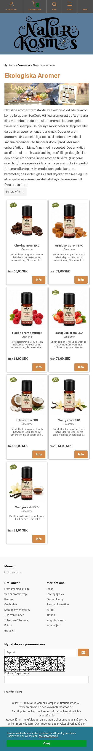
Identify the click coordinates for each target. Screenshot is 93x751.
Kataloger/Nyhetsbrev (17, 609)
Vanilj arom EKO (69, 420)
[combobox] (15, 191)
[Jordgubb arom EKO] (55, 292)
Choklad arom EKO (26, 245)
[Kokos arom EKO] (13, 379)
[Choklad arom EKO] (13, 205)
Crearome (24, 65)
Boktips (8, 599)
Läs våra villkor (13, 692)
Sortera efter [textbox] (13, 191)
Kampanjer (52, 625)
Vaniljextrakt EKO (26, 507)
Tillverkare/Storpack (16, 620)
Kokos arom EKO (27, 420)
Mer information (48, 736)
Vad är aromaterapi (15, 594)
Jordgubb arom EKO (69, 332)
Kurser (50, 609)
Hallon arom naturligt (27, 332)
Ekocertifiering (55, 599)
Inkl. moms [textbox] (11, 572)
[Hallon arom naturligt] (26, 308)
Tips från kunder (14, 615)
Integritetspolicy (56, 620)
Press (49, 588)
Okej (46, 743)
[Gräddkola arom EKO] (55, 205)
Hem (12, 65)
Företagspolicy (55, 594)
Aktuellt (51, 615)
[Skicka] (83, 652)
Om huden (10, 604)
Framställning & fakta (17, 588)
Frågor (8, 625)
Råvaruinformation (57, 604)
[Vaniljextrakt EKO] (13, 467)
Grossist (9, 630)
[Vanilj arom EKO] (55, 379)
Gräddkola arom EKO (69, 245)
